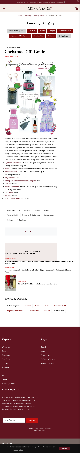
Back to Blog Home (17, 31)
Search (43, 347)
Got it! (64, 448)
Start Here (6, 355)
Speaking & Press (8, 383)
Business (51, 36)
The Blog (28, 16)
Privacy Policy (46, 355)
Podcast (5, 363)
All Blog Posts (63, 36)
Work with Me (7, 347)
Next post (29, 231)
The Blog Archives (39, 16)
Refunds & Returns (48, 359)
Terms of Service (47, 363)
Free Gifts (5, 359)
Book (4, 351)
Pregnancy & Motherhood (20, 36)
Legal (43, 351)
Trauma (42, 31)
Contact (5, 379)
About (4, 375)
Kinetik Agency (40, 430)
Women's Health (65, 31)
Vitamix (7, 169)
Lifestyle (32, 31)
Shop (4, 371)
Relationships (38, 36)
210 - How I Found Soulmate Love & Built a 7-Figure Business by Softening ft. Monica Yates (38, 271)
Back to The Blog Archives (32, 252)
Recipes (52, 31)
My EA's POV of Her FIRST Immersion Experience (38, 284)
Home (20, 16)
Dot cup (8, 196)
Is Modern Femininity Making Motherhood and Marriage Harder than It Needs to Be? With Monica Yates (40, 262)
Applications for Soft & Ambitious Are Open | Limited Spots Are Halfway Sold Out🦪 (40, 2)
